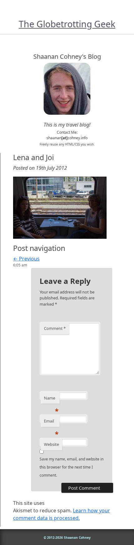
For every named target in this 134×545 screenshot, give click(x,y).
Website (51, 444)
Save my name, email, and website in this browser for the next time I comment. (71, 467)
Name (51, 399)
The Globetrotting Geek (67, 24)
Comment (55, 328)
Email (51, 422)
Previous (26, 258)
